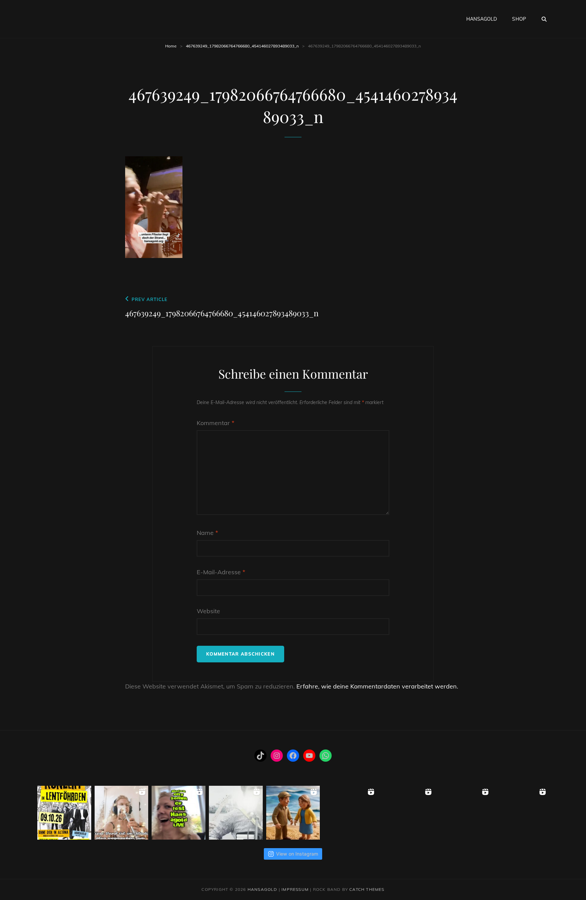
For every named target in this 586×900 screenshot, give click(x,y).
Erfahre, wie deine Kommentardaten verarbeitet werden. (377, 686)
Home (171, 45)
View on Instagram (297, 854)
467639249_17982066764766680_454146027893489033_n (242, 45)
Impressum (295, 889)
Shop (519, 19)
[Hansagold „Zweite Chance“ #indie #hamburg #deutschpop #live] (350, 813)
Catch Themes (366, 889)
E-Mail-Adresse (221, 572)
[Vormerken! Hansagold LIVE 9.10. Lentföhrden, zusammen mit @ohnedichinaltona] (64, 813)
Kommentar (215, 423)
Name (207, 533)
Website (208, 611)
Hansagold (481, 19)
